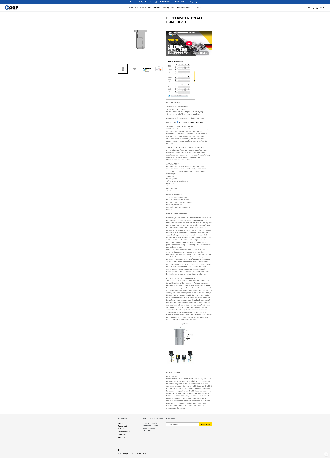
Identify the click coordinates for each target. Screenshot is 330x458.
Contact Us (122, 435)
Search (120, 423)
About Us (121, 437)
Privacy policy (123, 426)
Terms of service (124, 432)
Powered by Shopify (140, 453)
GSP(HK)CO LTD (128, 453)
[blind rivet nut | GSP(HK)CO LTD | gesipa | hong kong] (180, 99)
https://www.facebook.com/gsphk (191, 122)
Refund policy (123, 429)
